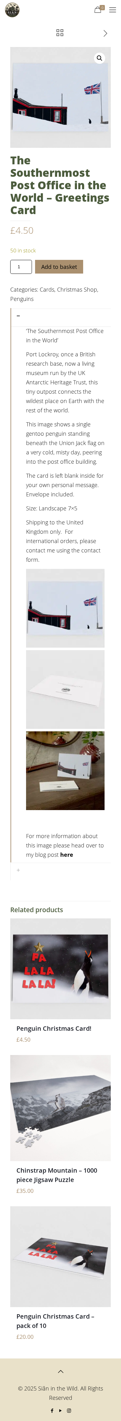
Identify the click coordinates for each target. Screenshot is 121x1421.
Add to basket (59, 266)
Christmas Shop (77, 289)
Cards (47, 289)
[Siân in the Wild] (12, 9)
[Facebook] (52, 1410)
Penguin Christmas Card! (54, 1028)
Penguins (22, 298)
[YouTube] (60, 1410)
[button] (99, 58)
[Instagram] (69, 1410)
